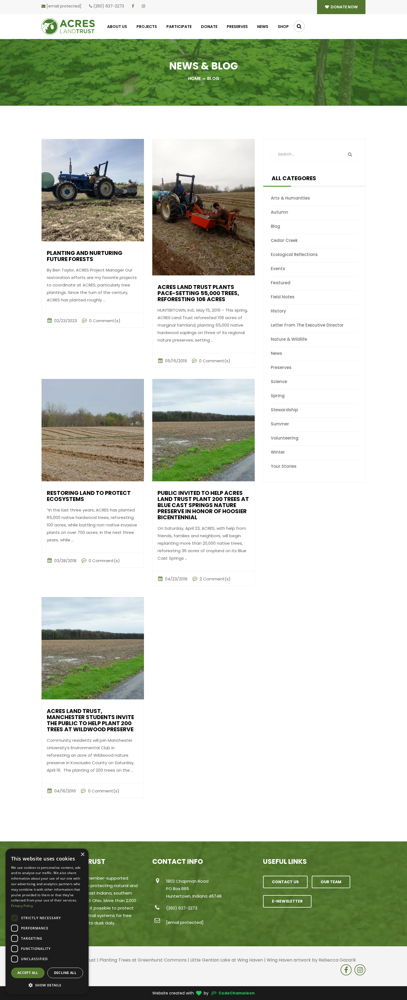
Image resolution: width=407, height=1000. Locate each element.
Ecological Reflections (294, 254)
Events (278, 269)
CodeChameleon (236, 993)
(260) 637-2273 (108, 6)
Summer (280, 424)
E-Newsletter (287, 901)
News (262, 26)
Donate (209, 26)
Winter (278, 452)
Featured (280, 283)
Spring (278, 396)
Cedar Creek (284, 240)
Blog (275, 226)
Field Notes (283, 297)
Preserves (237, 26)
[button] (47, 985)
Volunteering (284, 438)
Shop (283, 26)
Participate (179, 26)
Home (194, 78)
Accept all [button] (27, 972)
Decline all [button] (65, 972)
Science (279, 381)
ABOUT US (117, 26)
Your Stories (284, 466)
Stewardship (284, 410)
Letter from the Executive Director (307, 325)
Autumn (279, 212)
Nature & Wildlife (289, 339)
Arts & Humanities (290, 198)
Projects (146, 26)
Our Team (331, 882)
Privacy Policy (22, 905)
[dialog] (47, 921)
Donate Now (344, 7)
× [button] (82, 854)
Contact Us (285, 882)
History (278, 311)
